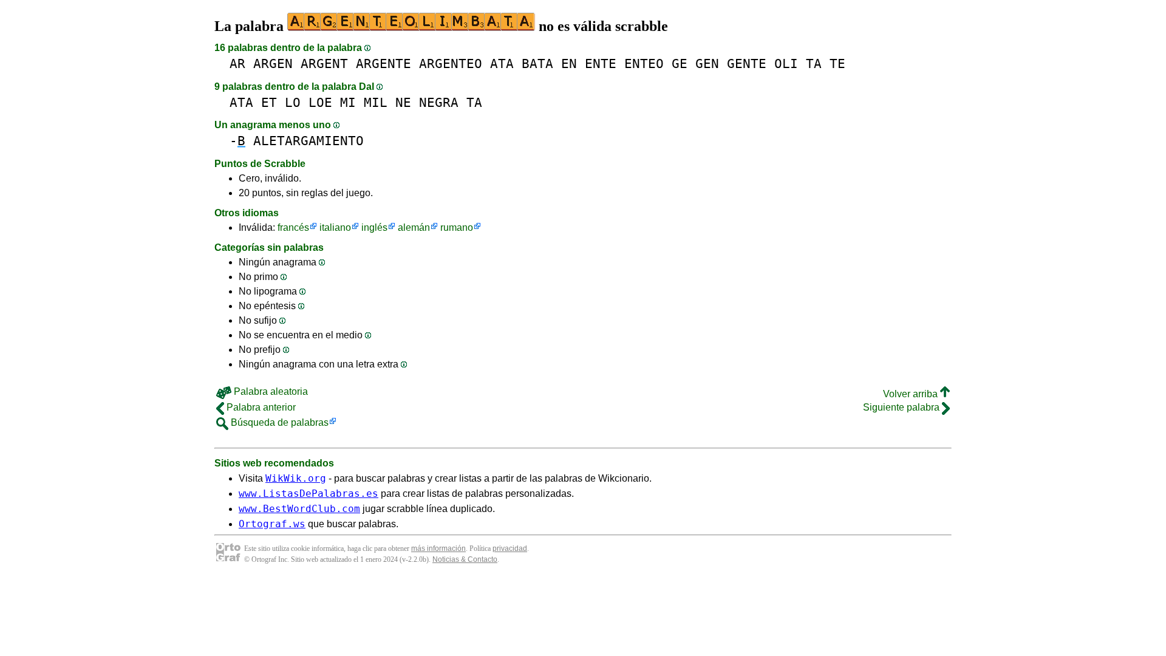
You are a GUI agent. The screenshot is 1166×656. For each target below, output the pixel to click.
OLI (786, 63)
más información (438, 548)
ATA (502, 63)
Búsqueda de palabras (278, 422)
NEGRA (439, 102)
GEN (707, 63)
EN (569, 63)
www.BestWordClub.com (299, 508)
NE (403, 102)
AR (237, 63)
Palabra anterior (260, 407)
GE (679, 63)
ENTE (600, 63)
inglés (374, 227)
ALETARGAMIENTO (308, 140)
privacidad (510, 548)
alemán (414, 227)
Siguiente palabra (902, 407)
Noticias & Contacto (464, 559)
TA (814, 63)
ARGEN (273, 63)
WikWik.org (295, 478)
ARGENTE (383, 63)
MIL (375, 102)
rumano (456, 227)
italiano (335, 227)
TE (837, 63)
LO (293, 102)
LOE (320, 102)
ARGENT (324, 63)
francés (293, 227)
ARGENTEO (450, 63)
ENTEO (644, 63)
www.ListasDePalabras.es (308, 493)
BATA (537, 63)
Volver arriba (911, 394)
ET (269, 102)
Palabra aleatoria (269, 391)
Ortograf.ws (272, 524)
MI (348, 102)
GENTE (746, 63)
